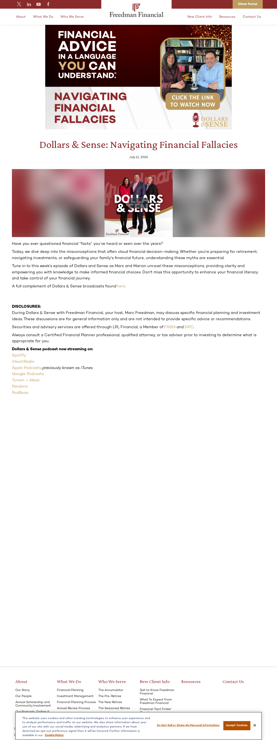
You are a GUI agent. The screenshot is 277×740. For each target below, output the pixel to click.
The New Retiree (110, 702)
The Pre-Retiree (109, 696)
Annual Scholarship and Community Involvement (33, 704)
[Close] (254, 725)
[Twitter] (19, 4)
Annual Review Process (73, 708)
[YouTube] (38, 4)
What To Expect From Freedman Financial (156, 701)
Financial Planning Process (76, 702)
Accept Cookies (237, 725)
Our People (23, 696)
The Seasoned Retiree (114, 708)
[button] (20, 17)
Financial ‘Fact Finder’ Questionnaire (156, 711)
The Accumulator (110, 690)
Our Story (22, 690)
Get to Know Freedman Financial (157, 692)
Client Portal (247, 4)
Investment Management (75, 696)
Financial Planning (70, 690)
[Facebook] (48, 4)
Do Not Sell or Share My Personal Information (188, 725)
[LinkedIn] (29, 4)
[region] (138, 726)
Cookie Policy (54, 735)
